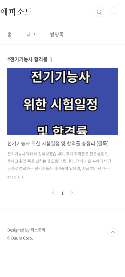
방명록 (57, 34)
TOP (113, 232)
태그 (30, 34)
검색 (99, 12)
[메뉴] (113, 11)
